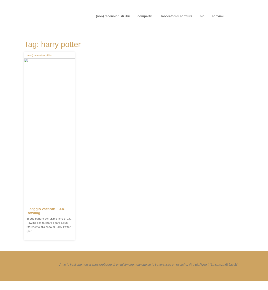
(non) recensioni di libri (113, 16)
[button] (146, 16)
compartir (145, 16)
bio (202, 16)
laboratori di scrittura (176, 16)
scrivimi (217, 16)
